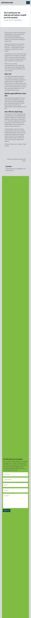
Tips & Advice (17, 20)
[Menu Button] (28, 2)
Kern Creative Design (7, 2)
